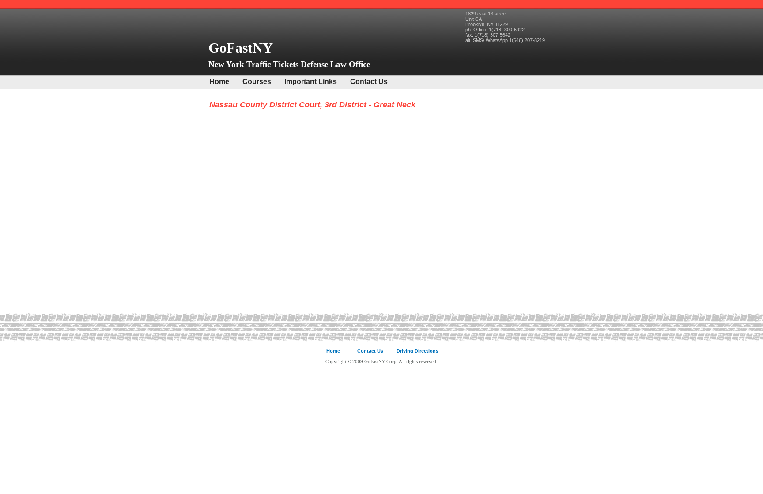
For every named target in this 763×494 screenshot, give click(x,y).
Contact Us (369, 81)
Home (219, 81)
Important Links (310, 81)
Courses (256, 81)
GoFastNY (242, 48)
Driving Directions (417, 350)
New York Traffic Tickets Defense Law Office (289, 64)
